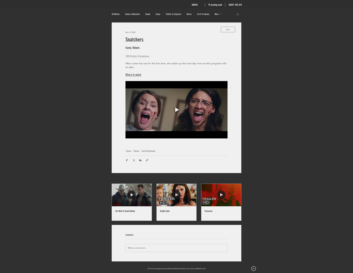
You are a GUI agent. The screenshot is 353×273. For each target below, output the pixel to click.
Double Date (165, 211)
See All (238, 178)
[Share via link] (147, 160)
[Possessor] (221, 195)
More (217, 14)
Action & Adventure (132, 14)
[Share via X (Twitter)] (133, 160)
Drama (147, 14)
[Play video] (176, 109)
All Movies (116, 14)
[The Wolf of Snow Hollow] (132, 195)
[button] (237, 14)
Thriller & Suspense (173, 14)
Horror (189, 14)
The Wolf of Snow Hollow (125, 211)
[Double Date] (176, 195)
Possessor (208, 211)
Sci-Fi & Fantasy (203, 14)
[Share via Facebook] (126, 160)
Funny (158, 14)
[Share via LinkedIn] (140, 160)
